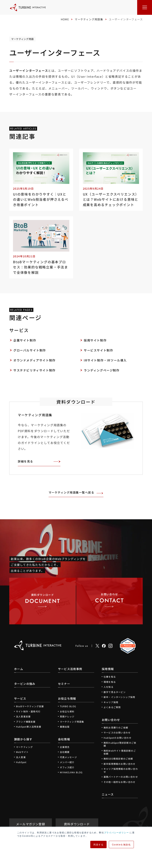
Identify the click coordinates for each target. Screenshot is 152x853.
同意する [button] (98, 844)
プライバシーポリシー (116, 832)
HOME (65, 19)
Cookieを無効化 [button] (121, 844)
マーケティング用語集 (89, 19)
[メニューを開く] (144, 7)
